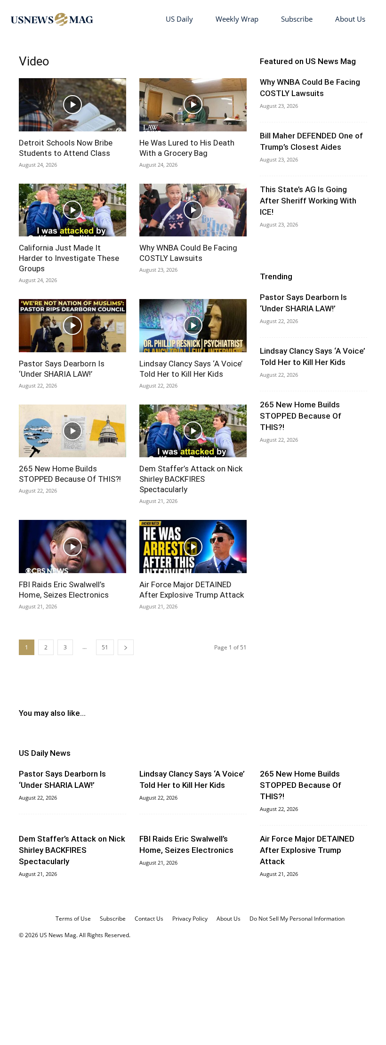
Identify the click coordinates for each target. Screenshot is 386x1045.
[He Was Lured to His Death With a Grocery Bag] (193, 104)
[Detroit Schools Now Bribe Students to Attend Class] (72, 104)
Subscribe (297, 19)
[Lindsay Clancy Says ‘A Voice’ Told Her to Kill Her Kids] (193, 325)
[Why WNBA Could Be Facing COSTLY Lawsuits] (193, 210)
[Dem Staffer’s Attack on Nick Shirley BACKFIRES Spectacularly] (193, 431)
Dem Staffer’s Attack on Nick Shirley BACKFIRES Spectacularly (190, 479)
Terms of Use (73, 919)
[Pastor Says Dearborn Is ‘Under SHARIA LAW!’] (72, 325)
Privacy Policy (190, 919)
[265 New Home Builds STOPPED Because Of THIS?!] (72, 431)
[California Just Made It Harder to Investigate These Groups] (72, 210)
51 (105, 647)
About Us (350, 19)
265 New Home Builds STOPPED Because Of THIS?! (300, 416)
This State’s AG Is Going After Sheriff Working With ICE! (308, 201)
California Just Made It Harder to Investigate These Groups (69, 258)
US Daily (179, 19)
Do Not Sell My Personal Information (297, 919)
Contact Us (149, 919)
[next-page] (126, 647)
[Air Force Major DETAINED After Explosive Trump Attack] (193, 546)
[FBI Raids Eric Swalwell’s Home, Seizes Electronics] (72, 546)
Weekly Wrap (237, 19)
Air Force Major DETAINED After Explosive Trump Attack (307, 850)
